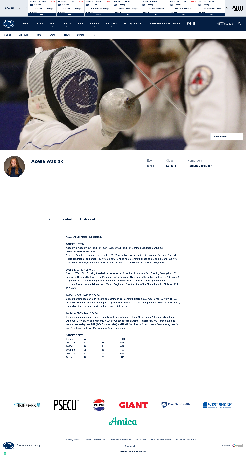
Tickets (39, 24)
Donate (80, 35)
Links (42, 14)
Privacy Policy (72, 440)
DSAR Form (140, 440)
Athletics (66, 24)
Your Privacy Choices (161, 440)
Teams (24, 24)
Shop (52, 24)
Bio (50, 219)
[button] (227, 8)
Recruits (94, 24)
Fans (80, 24)
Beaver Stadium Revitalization (164, 24)
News (67, 35)
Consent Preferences (94, 440)
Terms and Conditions (120, 440)
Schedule (23, 35)
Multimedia (111, 24)
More (96, 35)
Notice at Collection (186, 440)
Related (66, 219)
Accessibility (131, 446)
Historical (87, 219)
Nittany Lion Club (133, 24)
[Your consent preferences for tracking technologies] (5, 453)
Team (38, 35)
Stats (52, 35)
